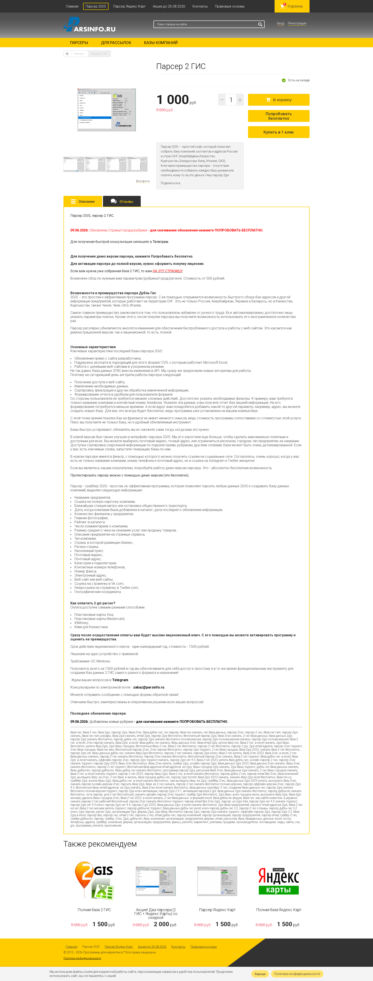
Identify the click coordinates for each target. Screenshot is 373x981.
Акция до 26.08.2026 (169, 6)
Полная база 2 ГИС (94, 910)
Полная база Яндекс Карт (279, 910)
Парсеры (79, 42)
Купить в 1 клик (279, 132)
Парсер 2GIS (96, 6)
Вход (280, 23)
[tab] (82, 201)
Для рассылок (116, 42)
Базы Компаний (161, 42)
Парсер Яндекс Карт (129, 6)
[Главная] (67, 54)
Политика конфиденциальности (82, 958)
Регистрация (297, 23)
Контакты (200, 6)
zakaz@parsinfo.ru (148, 687)
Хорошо (260, 974)
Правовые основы (230, 6)
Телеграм (160, 242)
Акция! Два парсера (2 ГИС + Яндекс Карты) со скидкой (155, 914)
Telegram (120, 680)
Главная (72, 6)
